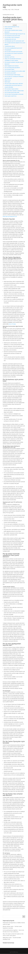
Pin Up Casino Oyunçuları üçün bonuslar (13, 51)
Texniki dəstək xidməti (10, 46)
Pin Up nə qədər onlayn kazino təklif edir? (14, 83)
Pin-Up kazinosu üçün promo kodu (12, 35)
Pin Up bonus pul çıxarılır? (10, 73)
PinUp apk (17, 9)
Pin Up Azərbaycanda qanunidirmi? (12, 67)
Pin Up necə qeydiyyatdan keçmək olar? (13, 48)
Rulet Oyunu (7, 81)
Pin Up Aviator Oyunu (9, 69)
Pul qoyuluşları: (8, 49)
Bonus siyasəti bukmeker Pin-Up (12, 26)
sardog (5, 9)
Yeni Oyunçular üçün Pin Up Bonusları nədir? (14, 41)
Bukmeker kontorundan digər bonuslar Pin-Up (15, 33)
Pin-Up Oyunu (8, 55)
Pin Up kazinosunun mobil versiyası (12, 74)
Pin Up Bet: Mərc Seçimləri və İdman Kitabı (14, 90)
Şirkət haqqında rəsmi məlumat (12, 65)
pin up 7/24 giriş (12, 324)
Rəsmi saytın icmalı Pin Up (10, 96)
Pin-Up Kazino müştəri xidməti (11, 89)
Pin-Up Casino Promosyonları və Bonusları (14, 94)
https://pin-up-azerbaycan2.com (10, 216)
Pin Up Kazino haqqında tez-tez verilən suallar (15, 71)
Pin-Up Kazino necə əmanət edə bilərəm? (14, 53)
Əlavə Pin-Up (7, 80)
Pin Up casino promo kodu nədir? (12, 92)
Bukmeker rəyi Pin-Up (9, 57)
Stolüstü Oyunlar (8, 28)
